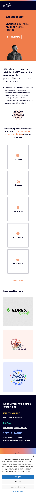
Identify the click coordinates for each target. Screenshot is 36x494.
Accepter (18, 477)
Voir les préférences (18, 487)
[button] (33, 456)
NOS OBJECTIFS (13, 37)
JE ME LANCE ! (18, 281)
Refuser (18, 482)
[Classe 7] (7, 5)
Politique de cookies (17, 491)
